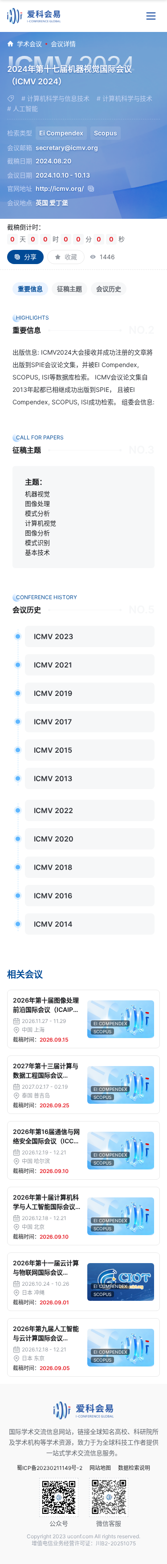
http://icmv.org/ (60, 189)
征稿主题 (69, 288)
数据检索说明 (134, 1468)
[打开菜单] (151, 16)
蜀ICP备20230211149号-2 (49, 1468)
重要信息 (30, 288)
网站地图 (100, 1468)
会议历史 (108, 288)
